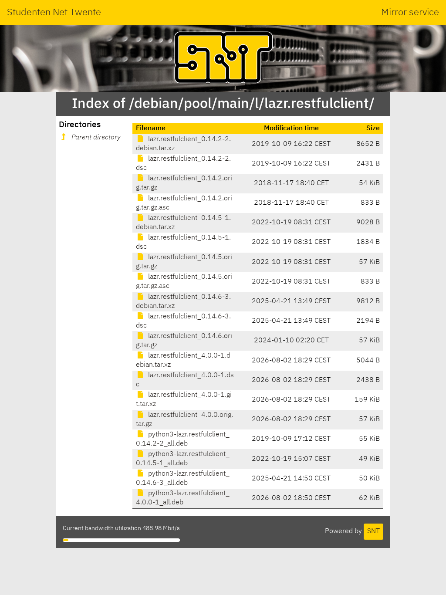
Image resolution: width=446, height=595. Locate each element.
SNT (373, 531)
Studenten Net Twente (54, 12)
